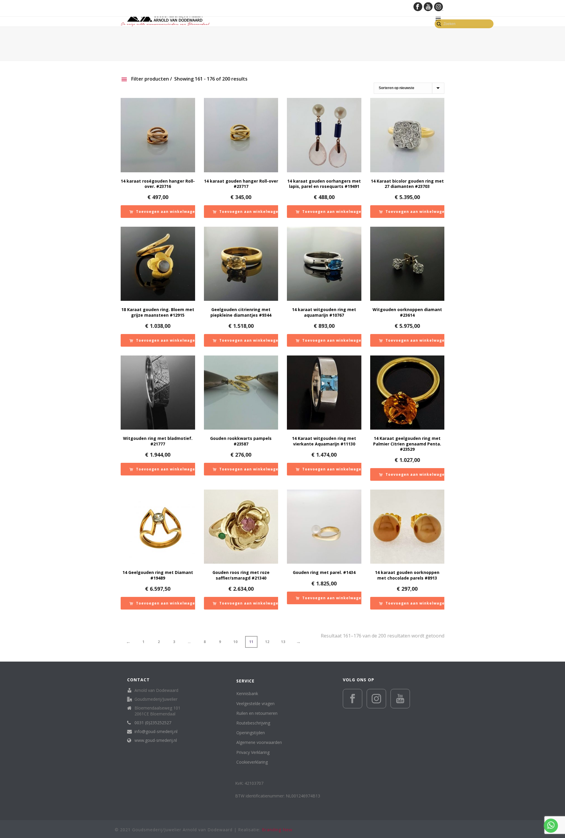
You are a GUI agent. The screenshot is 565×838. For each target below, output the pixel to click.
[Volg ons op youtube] (400, 698)
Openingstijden (250, 732)
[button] (164, 211)
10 (235, 641)
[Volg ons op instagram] (376, 698)
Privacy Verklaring (253, 752)
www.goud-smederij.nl (155, 740)
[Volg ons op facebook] (352, 698)
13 (283, 641)
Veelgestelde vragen (255, 703)
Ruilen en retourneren (256, 713)
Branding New (277, 829)
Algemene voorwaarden (259, 742)
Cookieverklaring (252, 762)
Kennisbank (247, 693)
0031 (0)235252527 (152, 722)
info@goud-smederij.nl (155, 731)
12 (267, 641)
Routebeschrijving (253, 723)
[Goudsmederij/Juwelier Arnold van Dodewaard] (165, 18)
